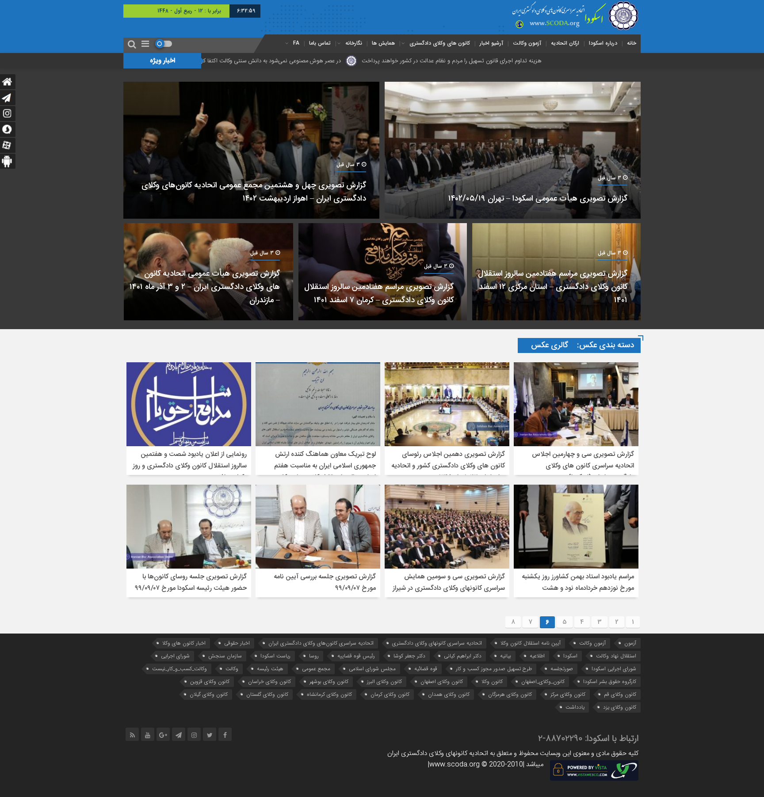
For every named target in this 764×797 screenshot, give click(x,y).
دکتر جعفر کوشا (409, 656)
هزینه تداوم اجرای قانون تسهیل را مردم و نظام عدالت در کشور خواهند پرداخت (521, 61)
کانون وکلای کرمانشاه (329, 694)
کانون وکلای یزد (619, 707)
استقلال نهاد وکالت (616, 656)
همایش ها (383, 43)
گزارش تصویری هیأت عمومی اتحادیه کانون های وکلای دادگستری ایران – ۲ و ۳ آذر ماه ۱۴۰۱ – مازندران (205, 287)
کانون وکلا (492, 681)
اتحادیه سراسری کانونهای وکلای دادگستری (437, 643)
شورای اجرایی (175, 656)
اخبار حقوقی (237, 643)
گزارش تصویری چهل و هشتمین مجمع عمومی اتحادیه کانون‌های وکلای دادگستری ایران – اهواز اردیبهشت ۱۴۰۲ (253, 192)
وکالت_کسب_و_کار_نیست (179, 668)
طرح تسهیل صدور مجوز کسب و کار (494, 668)
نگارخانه (353, 43)
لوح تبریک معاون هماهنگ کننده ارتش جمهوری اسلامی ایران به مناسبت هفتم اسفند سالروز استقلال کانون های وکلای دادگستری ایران (325, 471)
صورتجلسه (561, 668)
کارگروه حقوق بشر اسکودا (609, 681)
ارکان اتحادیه (565, 43)
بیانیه (505, 656)
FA (296, 43)
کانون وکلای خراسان (269, 681)
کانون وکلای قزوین (209, 681)
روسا (314, 656)
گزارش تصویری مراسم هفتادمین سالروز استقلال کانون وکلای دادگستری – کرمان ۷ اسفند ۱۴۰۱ (379, 294)
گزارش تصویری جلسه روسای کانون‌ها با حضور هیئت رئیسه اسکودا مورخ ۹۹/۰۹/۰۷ (191, 582)
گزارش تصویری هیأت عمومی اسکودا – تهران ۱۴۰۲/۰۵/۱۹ (537, 198)
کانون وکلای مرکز (567, 694)
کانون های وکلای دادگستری (439, 43)
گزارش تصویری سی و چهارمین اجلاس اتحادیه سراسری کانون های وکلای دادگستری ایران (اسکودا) (583, 466)
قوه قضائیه (425, 668)
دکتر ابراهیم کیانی (462, 656)
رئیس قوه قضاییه (356, 656)
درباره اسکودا (603, 43)
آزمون (630, 643)
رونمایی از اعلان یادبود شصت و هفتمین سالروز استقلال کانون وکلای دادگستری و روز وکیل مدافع (190, 466)
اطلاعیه (537, 656)
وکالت (231, 668)
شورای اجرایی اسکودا (614, 668)
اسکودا (570, 656)
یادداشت (574, 707)
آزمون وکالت (527, 43)
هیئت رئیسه (270, 668)
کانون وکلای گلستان (267, 694)
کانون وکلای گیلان (209, 694)
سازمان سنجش (225, 656)
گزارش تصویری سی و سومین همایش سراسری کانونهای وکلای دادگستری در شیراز (449, 582)
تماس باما (320, 43)
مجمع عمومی (316, 668)
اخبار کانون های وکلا (184, 643)
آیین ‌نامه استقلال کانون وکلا (530, 643)
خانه (631, 43)
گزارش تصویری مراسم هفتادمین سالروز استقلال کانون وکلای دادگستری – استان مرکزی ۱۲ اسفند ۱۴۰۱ (552, 287)
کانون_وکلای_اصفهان (543, 681)
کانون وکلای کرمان (390, 694)
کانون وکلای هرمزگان (510, 694)
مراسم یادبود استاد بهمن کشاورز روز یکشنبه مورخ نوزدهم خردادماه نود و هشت (578, 582)
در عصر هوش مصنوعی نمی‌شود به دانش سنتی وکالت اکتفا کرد (338, 61)
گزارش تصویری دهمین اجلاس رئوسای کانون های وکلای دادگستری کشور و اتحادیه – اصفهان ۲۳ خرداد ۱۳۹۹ (448, 466)
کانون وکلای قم (620, 694)
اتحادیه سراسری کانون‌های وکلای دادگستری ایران (321, 643)
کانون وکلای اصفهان (441, 681)
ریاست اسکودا (275, 656)
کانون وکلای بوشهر (328, 681)
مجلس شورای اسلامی (372, 668)
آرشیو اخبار (491, 43)
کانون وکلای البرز (384, 681)
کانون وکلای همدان (449, 694)
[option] (382, 201)
